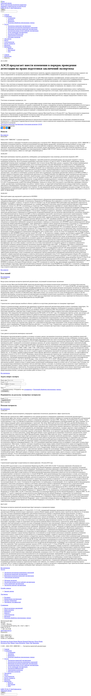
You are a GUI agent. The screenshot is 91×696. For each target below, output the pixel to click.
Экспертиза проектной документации (19, 26)
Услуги (6, 24)
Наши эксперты (9, 610)
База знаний (11, 50)
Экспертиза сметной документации (15, 585)
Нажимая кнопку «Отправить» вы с (31, 389)
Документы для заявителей (12, 602)
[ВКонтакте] (2, 128)
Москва (20, 641)
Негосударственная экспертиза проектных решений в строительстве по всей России (13, 5)
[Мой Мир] (7, 128)
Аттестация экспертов (31, 124)
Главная (6, 14)
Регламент (7, 597)
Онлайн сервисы (6, 588)
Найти (3, 9)
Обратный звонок (6, 3)
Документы (7, 39)
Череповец (36, 643)
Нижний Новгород (28, 641)
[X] (9, 128)
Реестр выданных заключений (13, 608)
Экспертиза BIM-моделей (15, 34)
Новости (10, 48)
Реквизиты (11, 21)
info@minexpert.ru (16, 8)
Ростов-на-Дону (5, 643)
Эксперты (11, 19)
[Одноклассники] (4, 128)
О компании (8, 16)
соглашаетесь (28, 389)
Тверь (27, 643)
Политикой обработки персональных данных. (47, 389)
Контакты (7, 45)
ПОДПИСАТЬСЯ (5, 400)
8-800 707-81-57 (5, 8)
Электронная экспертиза (15, 35)
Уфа (31, 643)
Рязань (13, 643)
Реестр (6, 40)
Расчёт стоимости (9, 43)
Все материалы (5, 277)
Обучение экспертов (14, 37)
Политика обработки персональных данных (21, 22)
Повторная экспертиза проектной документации (22, 29)
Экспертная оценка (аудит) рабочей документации (23, 30)
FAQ (9, 51)
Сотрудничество (9, 42)
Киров (15, 641)
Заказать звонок (9, 591)
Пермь (41, 641)
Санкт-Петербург (20, 643)
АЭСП (40, 124)
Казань (11, 641)
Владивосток (5, 641)
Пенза (36, 641)
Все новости (4, 135)
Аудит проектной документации (18, 32)
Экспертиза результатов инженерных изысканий (22, 27)
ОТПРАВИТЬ (4, 391)
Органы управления (10, 600)
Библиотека (7, 47)
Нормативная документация (12, 599)
